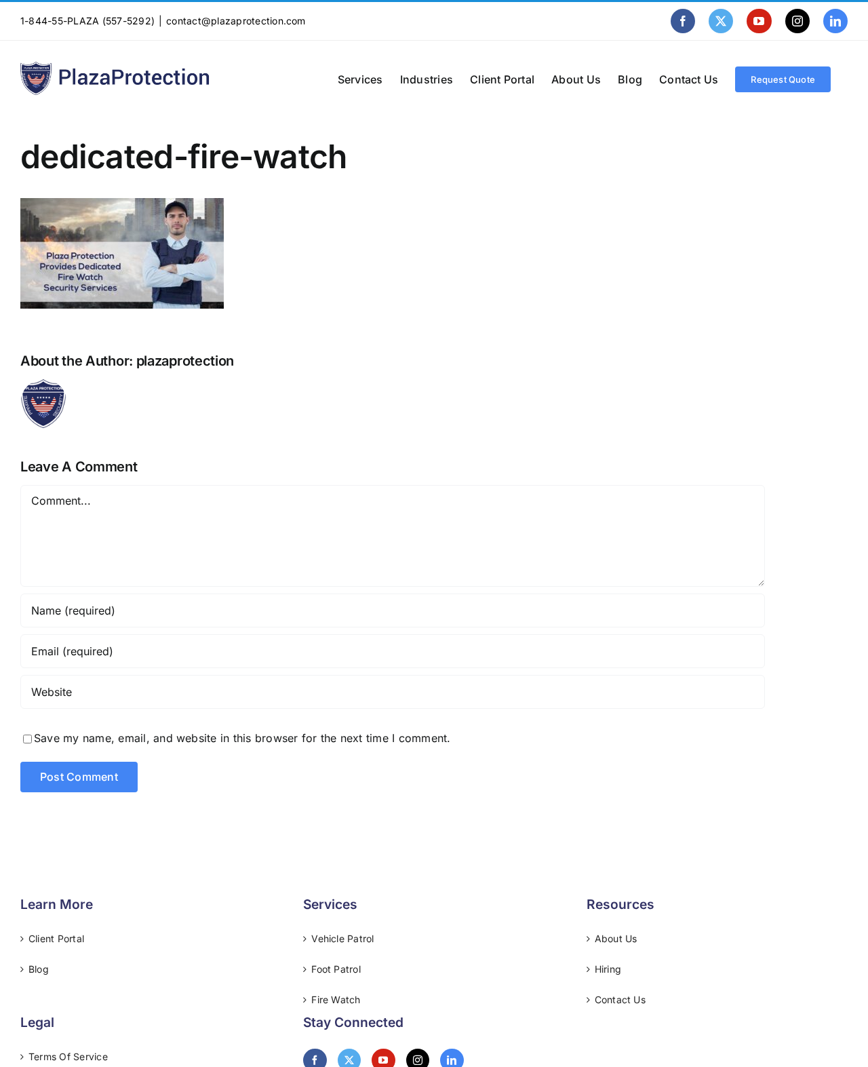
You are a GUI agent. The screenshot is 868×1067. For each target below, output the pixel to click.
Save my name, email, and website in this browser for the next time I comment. (242, 738)
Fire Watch (335, 999)
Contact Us (620, 999)
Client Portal (56, 938)
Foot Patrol (336, 969)
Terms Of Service (68, 1056)
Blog (38, 969)
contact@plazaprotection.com (235, 20)
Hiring (608, 969)
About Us (616, 938)
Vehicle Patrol (342, 938)
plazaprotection (185, 361)
